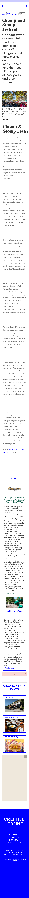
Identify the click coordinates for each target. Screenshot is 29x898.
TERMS (23, 854)
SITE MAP (19, 852)
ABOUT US (19, 850)
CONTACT (10, 852)
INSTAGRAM (14, 840)
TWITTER (14, 837)
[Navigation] (1, 6)
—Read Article (9, 594)
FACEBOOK (14, 835)
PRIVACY (15, 854)
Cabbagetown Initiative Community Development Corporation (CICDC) (14, 499)
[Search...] (26, 6)
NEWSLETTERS (14, 843)
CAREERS (6, 854)
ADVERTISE (9, 850)
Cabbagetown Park (14, 611)
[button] (25, 756)
